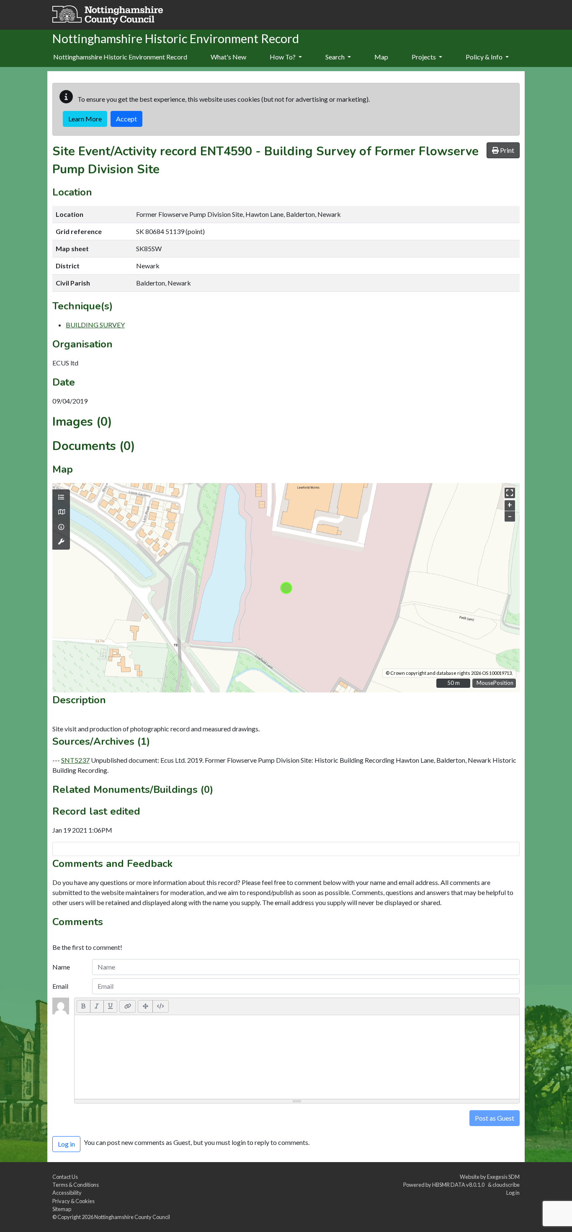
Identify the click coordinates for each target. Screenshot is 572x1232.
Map (381, 57)
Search (335, 57)
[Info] (61, 527)
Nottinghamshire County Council (132, 1217)
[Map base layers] (61, 512)
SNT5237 (75, 760)
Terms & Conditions (75, 1184)
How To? (283, 57)
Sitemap (61, 1209)
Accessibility (67, 1192)
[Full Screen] (145, 1006)
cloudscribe (506, 1184)
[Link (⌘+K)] (127, 1006)
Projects (424, 57)
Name (61, 967)
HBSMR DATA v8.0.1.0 (459, 1184)
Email (60, 986)
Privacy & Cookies (73, 1201)
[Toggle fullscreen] (510, 493)
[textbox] (297, 1057)
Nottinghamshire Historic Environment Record (120, 57)
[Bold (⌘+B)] (83, 1006)
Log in (513, 1192)
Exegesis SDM (503, 1176)
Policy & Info (485, 57)
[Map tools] (61, 541)
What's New (228, 57)
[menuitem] (228, 57)
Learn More (85, 119)
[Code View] (160, 1006)
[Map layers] (61, 497)
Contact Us (65, 1176)
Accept (126, 119)
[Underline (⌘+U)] (110, 1006)
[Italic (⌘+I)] (97, 1006)
